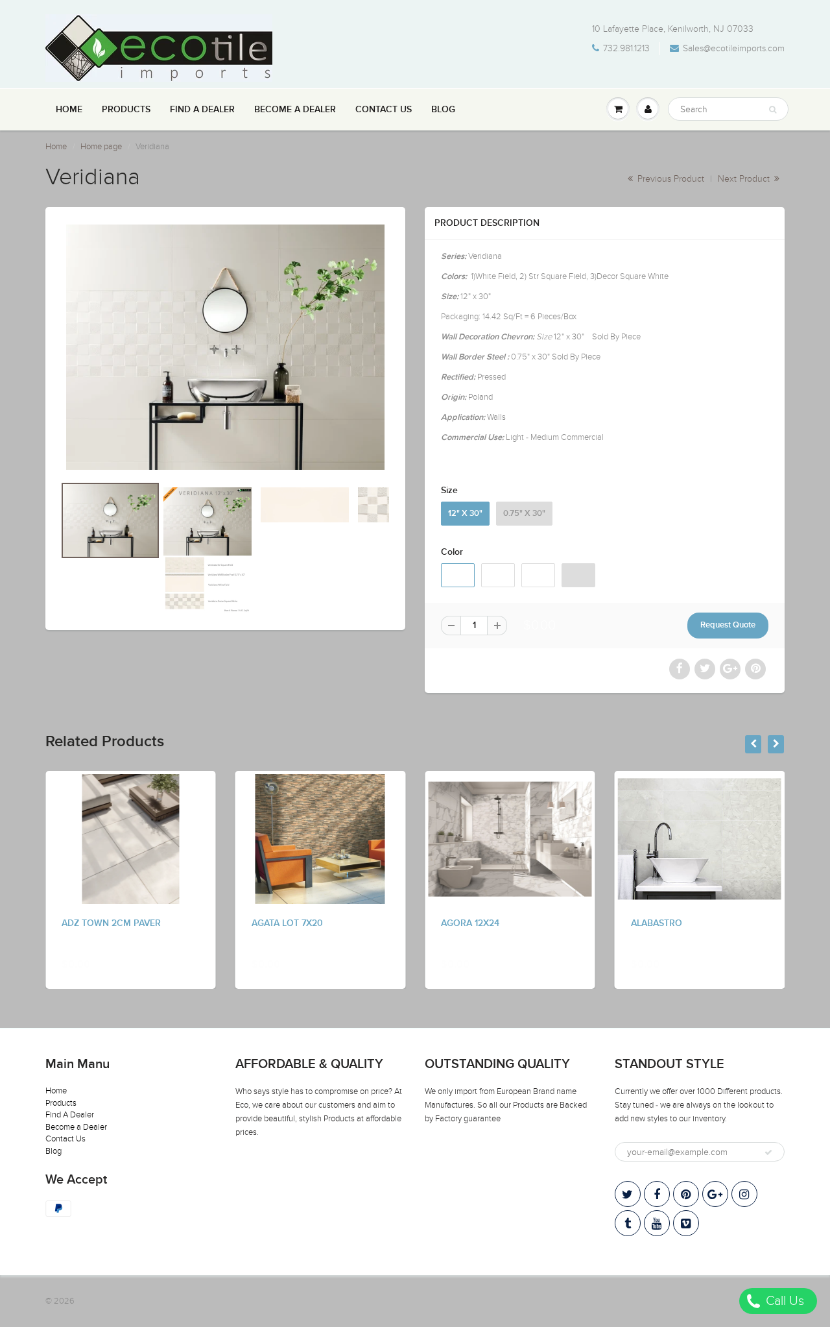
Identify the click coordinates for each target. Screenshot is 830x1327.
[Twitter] (628, 1194)
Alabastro (656, 923)
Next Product (745, 178)
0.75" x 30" (524, 513)
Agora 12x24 (470, 923)
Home (69, 109)
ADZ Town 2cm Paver (111, 923)
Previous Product (669, 178)
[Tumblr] (628, 1223)
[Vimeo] (686, 1223)
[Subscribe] (768, 1152)
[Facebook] (657, 1194)
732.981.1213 (626, 48)
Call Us (783, 1301)
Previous (14, 570)
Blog (443, 109)
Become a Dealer (295, 109)
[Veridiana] (225, 347)
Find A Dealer (202, 109)
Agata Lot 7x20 (287, 923)
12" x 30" (465, 513)
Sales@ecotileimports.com (734, 48)
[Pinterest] (686, 1194)
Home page (101, 146)
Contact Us (383, 109)
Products (126, 109)
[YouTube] (657, 1223)
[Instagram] (744, 1194)
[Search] (772, 109)
